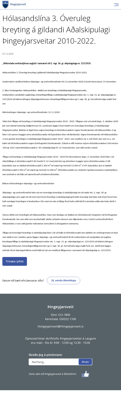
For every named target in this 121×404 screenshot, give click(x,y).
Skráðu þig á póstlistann (45, 355)
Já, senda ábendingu (63, 280)
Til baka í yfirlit (15, 261)
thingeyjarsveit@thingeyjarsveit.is (60, 326)
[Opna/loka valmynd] (116, 4)
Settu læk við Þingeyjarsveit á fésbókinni (52, 374)
